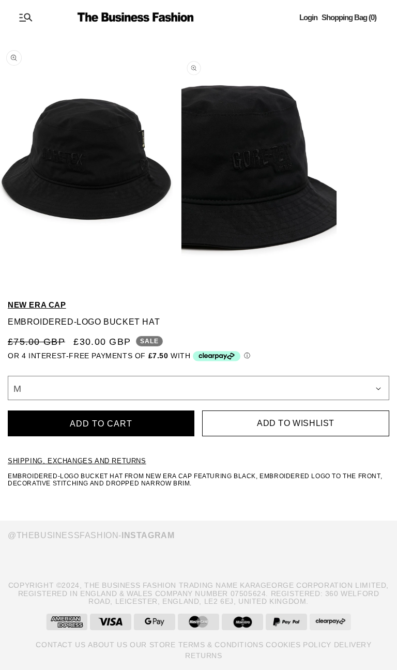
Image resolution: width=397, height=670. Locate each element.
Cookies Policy (298, 645)
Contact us (60, 645)
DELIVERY (353, 645)
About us (107, 645)
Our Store (152, 645)
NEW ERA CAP (37, 304)
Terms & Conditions (221, 645)
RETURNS (203, 655)
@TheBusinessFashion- (91, 535)
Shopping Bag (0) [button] (349, 17)
